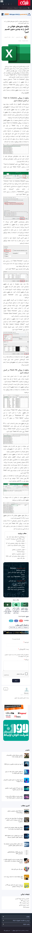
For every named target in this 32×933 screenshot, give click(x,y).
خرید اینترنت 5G (24, 903)
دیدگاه (26, 660)
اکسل (21, 621)
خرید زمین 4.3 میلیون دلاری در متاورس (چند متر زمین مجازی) (14, 788)
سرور (7, 930)
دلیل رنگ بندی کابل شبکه (17, 869)
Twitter (19, 627)
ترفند (13, 37)
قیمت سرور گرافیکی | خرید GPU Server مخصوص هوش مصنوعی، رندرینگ (14, 836)
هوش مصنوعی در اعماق (18, 554)
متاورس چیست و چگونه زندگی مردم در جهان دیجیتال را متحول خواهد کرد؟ (14, 797)
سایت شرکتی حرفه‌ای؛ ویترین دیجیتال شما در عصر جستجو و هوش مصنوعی (13, 844)
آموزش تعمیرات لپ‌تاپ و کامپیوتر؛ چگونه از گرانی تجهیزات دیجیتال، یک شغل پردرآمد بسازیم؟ (13, 861)
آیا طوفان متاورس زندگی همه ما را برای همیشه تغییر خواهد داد (14, 772)
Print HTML (12, 627)
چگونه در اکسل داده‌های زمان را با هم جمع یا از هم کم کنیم (16, 610)
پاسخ (6, 689)
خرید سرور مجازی (24, 905)
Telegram (25, 627)
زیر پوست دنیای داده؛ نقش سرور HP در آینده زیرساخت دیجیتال (14, 885)
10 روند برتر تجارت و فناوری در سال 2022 (13, 764)
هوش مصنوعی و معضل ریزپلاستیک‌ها (18, 551)
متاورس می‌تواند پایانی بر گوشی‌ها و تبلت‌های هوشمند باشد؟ (15, 756)
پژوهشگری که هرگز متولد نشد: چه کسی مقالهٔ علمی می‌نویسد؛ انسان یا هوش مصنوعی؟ (15, 539)
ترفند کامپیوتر (7, 37)
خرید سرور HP (25, 901)
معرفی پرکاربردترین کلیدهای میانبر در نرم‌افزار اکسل (7, 610)
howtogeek (22, 616)
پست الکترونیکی (23, 649)
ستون (16, 621)
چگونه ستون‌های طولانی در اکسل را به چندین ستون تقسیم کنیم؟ (17, 29)
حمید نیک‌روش (19, 37)
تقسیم (11, 621)
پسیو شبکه (26, 907)
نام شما (26, 642)
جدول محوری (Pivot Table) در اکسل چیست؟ (24, 609)
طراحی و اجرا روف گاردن (22, 899)
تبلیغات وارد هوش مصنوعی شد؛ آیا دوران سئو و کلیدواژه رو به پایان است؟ (15, 545)
